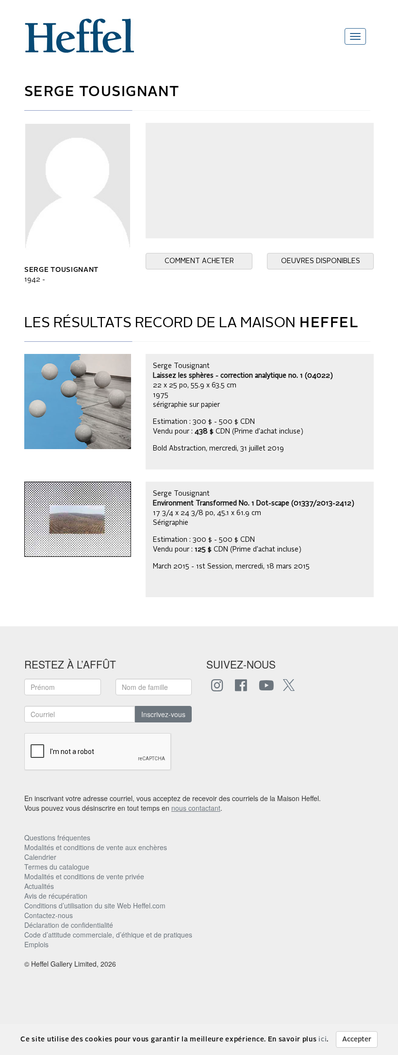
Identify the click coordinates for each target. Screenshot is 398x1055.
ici (322, 1039)
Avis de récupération (55, 896)
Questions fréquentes (57, 837)
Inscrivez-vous (163, 714)
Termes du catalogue (56, 866)
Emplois (36, 944)
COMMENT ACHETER (199, 261)
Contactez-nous (48, 915)
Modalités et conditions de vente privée (84, 876)
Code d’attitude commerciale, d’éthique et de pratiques (108, 934)
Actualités (39, 886)
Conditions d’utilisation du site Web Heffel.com (95, 905)
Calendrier (40, 857)
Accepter (356, 1039)
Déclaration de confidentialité (68, 925)
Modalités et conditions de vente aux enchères (95, 847)
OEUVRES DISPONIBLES (320, 261)
